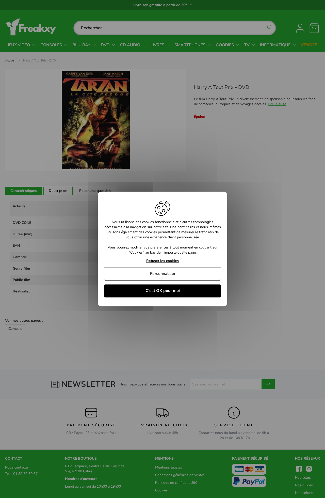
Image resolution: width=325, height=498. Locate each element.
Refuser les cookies (162, 261)
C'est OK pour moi (162, 290)
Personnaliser (162, 273)
